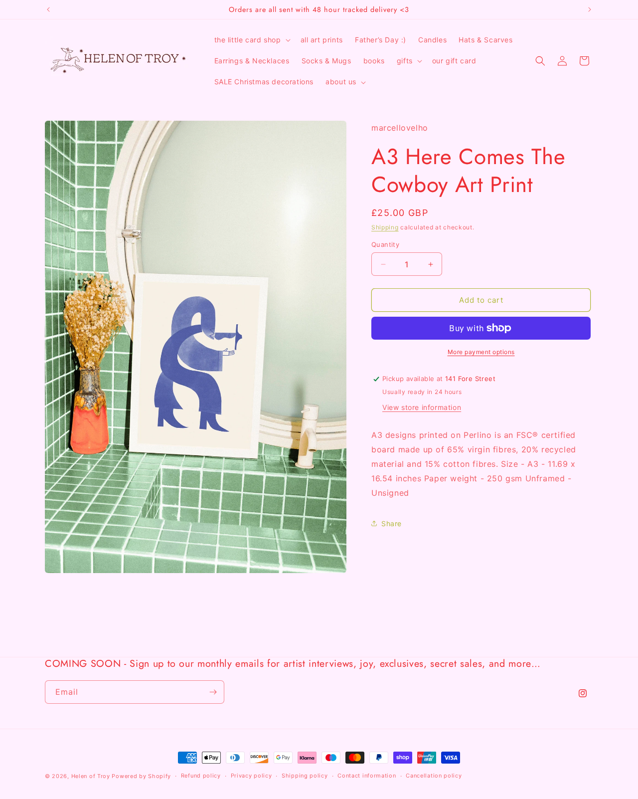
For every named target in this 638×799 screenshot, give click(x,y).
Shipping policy (305, 775)
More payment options (481, 352)
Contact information (366, 775)
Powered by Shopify (141, 776)
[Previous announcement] (48, 9)
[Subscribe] (213, 692)
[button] (251, 39)
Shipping (385, 227)
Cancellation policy (434, 775)
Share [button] (391, 523)
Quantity (385, 244)
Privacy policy (251, 775)
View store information (421, 407)
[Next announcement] (590, 9)
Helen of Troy (90, 776)
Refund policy (201, 775)
